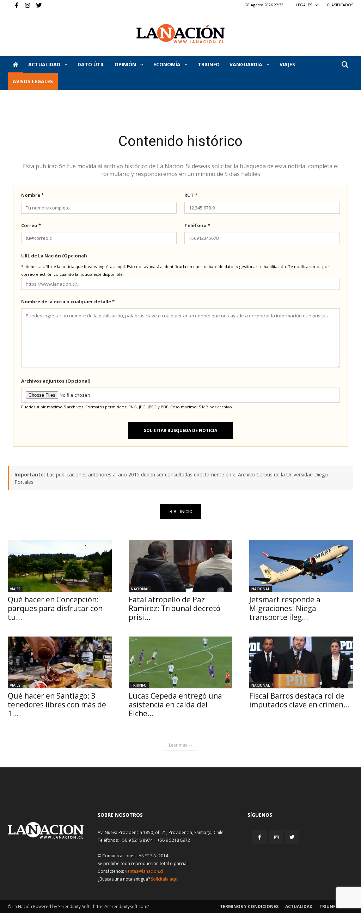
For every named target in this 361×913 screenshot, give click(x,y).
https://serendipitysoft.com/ (121, 906)
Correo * (31, 225)
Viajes (15, 588)
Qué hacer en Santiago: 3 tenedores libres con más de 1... (57, 704)
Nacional (140, 588)
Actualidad (45, 64)
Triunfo (209, 64)
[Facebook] (13, 5)
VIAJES (287, 64)
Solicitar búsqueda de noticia (180, 430)
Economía (167, 64)
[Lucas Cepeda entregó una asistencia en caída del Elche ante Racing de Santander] (181, 662)
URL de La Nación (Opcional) (54, 255)
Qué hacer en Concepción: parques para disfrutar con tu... (55, 608)
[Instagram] (24, 5)
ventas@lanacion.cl (144, 871)
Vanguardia (247, 64)
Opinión (126, 64)
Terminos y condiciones (249, 906)
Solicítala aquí (164, 879)
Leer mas (178, 745)
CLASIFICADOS (340, 4)
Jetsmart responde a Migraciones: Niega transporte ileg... (284, 608)
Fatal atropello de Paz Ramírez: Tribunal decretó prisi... (174, 608)
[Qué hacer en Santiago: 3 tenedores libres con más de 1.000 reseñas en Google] (60, 662)
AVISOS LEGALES (33, 81)
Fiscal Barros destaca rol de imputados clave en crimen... (299, 700)
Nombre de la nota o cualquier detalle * (68, 301)
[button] (344, 65)
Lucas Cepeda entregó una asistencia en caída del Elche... (175, 704)
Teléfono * (197, 225)
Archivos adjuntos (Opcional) (55, 381)
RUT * (190, 195)
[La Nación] (180, 33)
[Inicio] (15, 64)
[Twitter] (36, 5)
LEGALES (304, 4)
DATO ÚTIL (91, 64)
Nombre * (32, 195)
